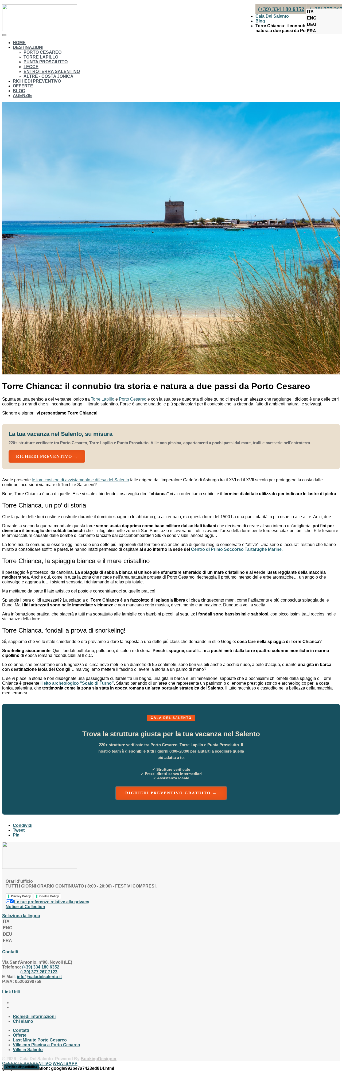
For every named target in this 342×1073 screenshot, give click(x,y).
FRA (311, 31)
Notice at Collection (25, 906)
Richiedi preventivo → (47, 456)
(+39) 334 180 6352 (40, 967)
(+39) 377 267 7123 (38, 972)
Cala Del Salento (272, 16)
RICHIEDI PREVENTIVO (37, 81)
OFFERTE (23, 86)
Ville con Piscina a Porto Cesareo (46, 1045)
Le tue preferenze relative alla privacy (51, 902)
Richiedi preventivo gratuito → (171, 793)
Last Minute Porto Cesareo (40, 1040)
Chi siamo (23, 1021)
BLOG (19, 90)
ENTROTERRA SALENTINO (52, 71)
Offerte (19, 1035)
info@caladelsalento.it (39, 976)
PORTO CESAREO (42, 52)
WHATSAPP (65, 1063)
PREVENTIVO (38, 1063)
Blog (260, 21)
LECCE (31, 66)
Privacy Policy (21, 896)
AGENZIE (22, 95)
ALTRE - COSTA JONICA (48, 76)
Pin (16, 835)
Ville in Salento (28, 1049)
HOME (19, 42)
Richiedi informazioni (34, 1016)
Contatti (21, 1030)
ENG (311, 18)
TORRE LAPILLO (41, 57)
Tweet (19, 830)
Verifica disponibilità (21, 1067)
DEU (311, 24)
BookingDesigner (98, 1058)
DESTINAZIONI (28, 47)
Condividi (22, 825)
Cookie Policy (49, 896)
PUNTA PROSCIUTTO (46, 62)
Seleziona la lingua (21, 915)
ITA (310, 11)
